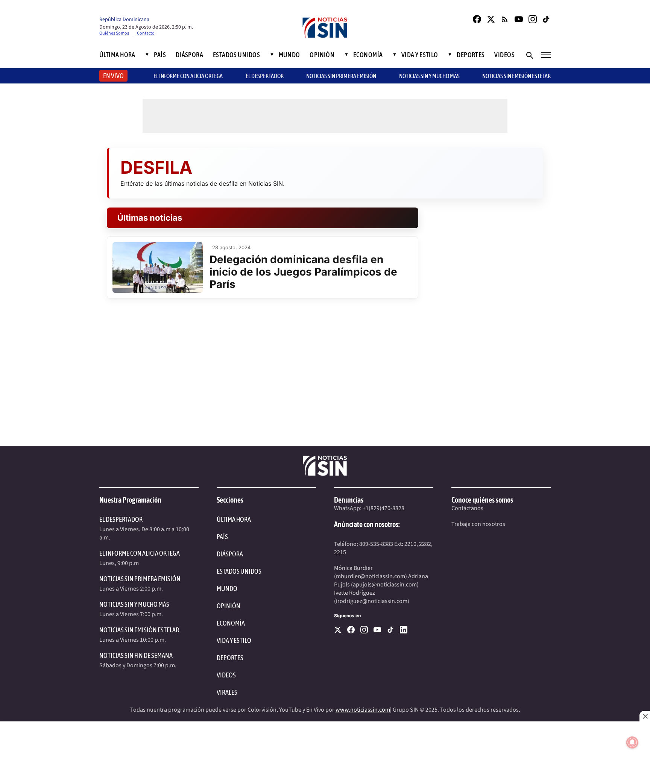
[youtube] (377, 629)
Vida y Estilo (419, 55)
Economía (368, 55)
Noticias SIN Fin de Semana (136, 655)
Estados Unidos (236, 55)
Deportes (471, 55)
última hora (234, 519)
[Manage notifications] (632, 742)
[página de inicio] (325, 28)
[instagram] (364, 629)
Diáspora (190, 55)
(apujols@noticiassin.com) (385, 584)
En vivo (113, 76)
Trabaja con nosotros (478, 524)
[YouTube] (519, 19)
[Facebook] (477, 19)
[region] (325, 740)
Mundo (289, 55)
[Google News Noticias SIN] (505, 19)
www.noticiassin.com (363, 710)
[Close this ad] (644, 716)
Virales (227, 692)
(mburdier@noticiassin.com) (370, 576)
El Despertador (265, 76)
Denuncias (348, 499)
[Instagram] (533, 19)
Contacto (146, 33)
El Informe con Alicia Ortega (139, 553)
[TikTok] (546, 19)
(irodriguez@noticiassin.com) (371, 601)
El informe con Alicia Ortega (188, 76)
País (160, 55)
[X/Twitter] (491, 19)
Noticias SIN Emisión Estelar (516, 76)
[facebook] (351, 629)
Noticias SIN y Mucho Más (429, 76)
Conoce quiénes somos (482, 499)
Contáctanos (467, 508)
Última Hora (117, 55)
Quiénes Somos (114, 33)
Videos (504, 55)
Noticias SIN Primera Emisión (341, 76)
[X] (338, 629)
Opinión (322, 55)
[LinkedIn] (403, 629)
